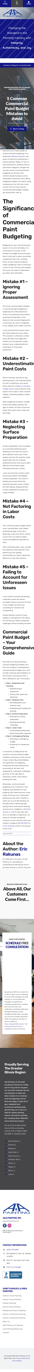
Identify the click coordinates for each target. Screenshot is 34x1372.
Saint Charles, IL (14, 1141)
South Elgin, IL (13, 1152)
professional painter (17, 156)
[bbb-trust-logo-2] (12, 1272)
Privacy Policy (9, 1026)
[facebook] (5, 1226)
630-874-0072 (23, 823)
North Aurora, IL (14, 1156)
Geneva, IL (12, 1145)
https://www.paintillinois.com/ (14, 1024)
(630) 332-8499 (12, 1250)
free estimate (9, 826)
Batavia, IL (12, 1148)
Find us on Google (14, 1267)
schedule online (19, 1134)
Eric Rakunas (15, 851)
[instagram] (9, 1226)
